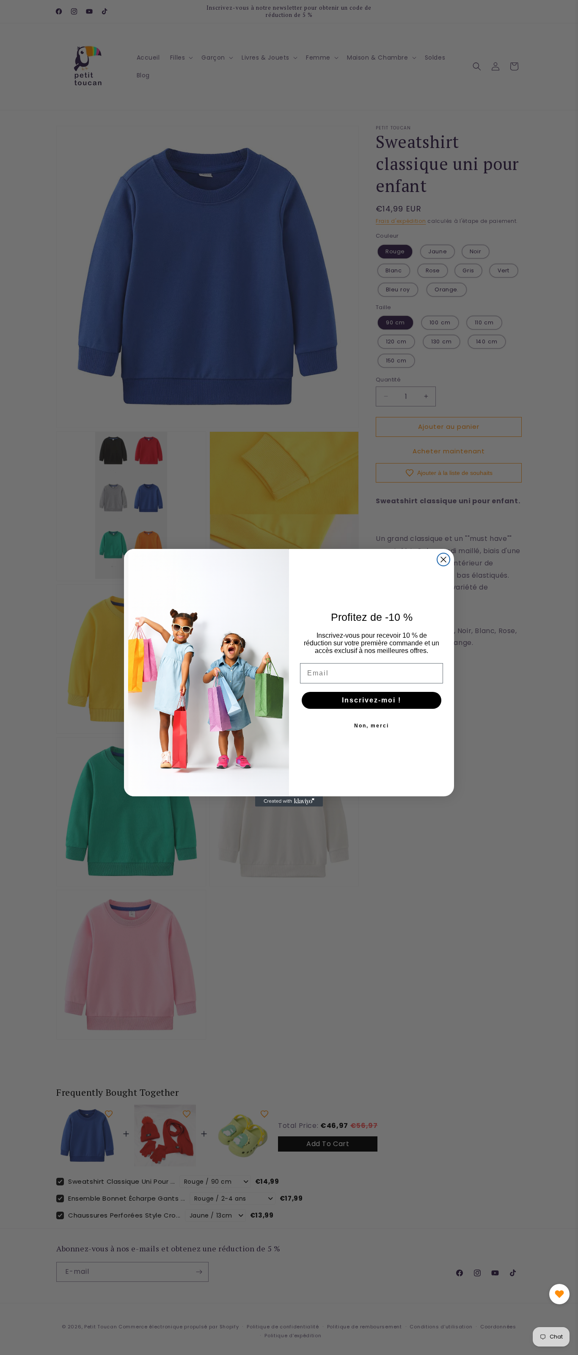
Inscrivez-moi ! (371, 700)
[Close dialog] (443, 559)
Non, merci (371, 726)
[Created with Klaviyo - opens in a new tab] (289, 801)
